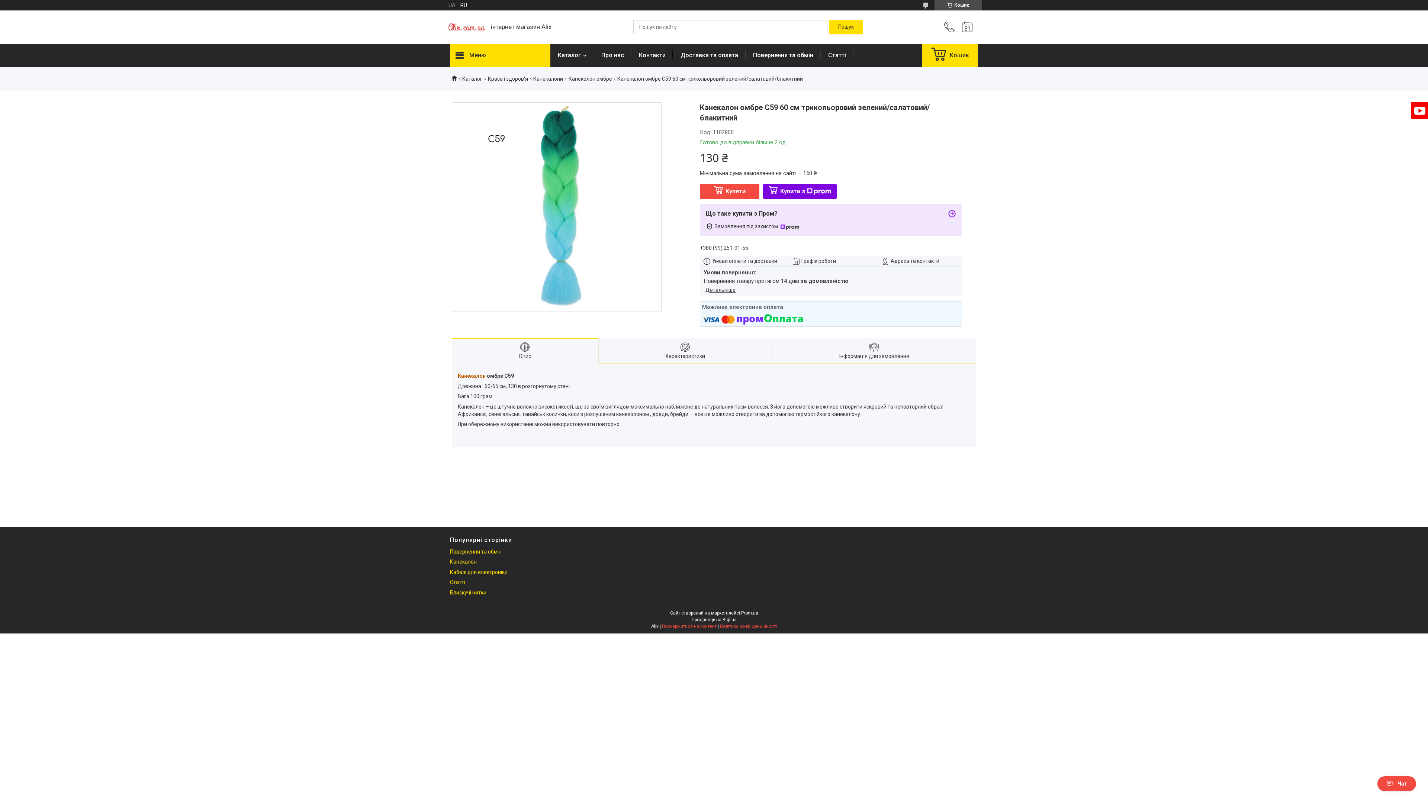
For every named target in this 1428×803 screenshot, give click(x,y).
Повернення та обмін (783, 55)
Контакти (652, 55)
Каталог (569, 55)
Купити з (792, 191)
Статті (837, 55)
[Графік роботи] (967, 27)
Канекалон (472, 376)
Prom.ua (749, 613)
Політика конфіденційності (748, 626)
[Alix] (466, 27)
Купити (736, 191)
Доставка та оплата (709, 55)
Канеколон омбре (590, 79)
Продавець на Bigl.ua (714, 619)
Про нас (612, 55)
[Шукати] (846, 27)
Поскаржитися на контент (689, 626)
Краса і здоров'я (508, 79)
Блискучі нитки (468, 593)
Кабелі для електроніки (479, 572)
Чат (1402, 784)
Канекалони (548, 79)
